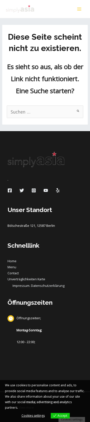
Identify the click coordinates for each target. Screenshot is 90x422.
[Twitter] (22, 190)
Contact (13, 273)
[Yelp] (58, 190)
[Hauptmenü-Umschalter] (79, 9)
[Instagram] (34, 190)
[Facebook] (10, 190)
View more (26, 407)
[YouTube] (46, 190)
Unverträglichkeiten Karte (26, 279)
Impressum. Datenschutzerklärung (38, 285)
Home (12, 261)
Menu (12, 267)
